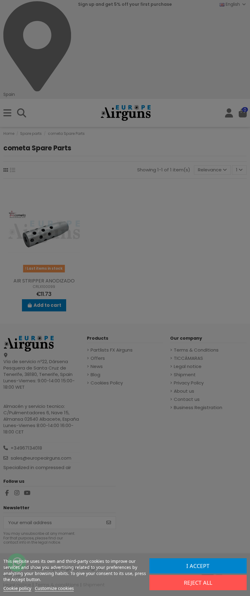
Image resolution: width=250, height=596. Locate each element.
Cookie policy (17, 588)
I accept (197, 566)
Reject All (198, 582)
